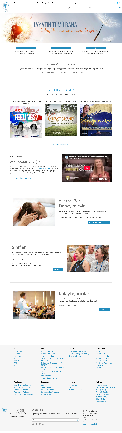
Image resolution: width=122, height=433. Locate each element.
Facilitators (18, 356)
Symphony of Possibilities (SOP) (51, 372)
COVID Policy (101, 399)
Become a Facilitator (22, 390)
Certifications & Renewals (24, 394)
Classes (17, 354)
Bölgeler (30, 3)
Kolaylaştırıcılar (45, 3)
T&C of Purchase (102, 394)
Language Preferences (50, 392)
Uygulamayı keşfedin (42, 168)
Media (70, 387)
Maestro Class (46, 376)
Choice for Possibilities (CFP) (52, 358)
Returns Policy (101, 397)
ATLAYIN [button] (57, 270)
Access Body (100, 354)
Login (43, 385)
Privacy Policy (101, 390)
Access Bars (23, 3)
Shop (53, 3)
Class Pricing (101, 401)
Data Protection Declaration (107, 387)
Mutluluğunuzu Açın (67, 3)
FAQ (15, 363)
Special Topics (101, 361)
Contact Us (72, 385)
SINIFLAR (61, 48)
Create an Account (48, 387)
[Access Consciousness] (5, 7)
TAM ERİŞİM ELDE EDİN (23, 178)
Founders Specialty (103, 356)
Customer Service (75, 390)
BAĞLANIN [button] (103, 310)
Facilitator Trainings (104, 363)
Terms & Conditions (103, 392)
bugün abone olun (41, 416)
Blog (16, 368)
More (58, 3)
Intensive (44, 361)
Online (98, 368)
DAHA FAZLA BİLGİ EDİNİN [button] (98, 222)
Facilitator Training (21, 392)
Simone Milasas (74, 356)
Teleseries (100, 365)
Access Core (100, 351)
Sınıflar (37, 3)
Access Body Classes (49, 378)
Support (17, 358)
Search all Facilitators (22, 385)
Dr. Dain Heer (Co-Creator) (78, 354)
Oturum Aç (111, 3)
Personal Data (101, 385)
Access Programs (102, 358)
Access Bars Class (48, 354)
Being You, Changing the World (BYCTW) (53, 364)
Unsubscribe (46, 394)
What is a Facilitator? (22, 387)
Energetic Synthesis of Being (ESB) (52, 368)
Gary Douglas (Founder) (77, 351)
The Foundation (47, 356)
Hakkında (15, 3)
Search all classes (48, 351)
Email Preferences (48, 390)
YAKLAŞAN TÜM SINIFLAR (61, 144)
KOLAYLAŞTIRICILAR (95, 48)
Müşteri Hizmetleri (90, 424)
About (16, 361)
